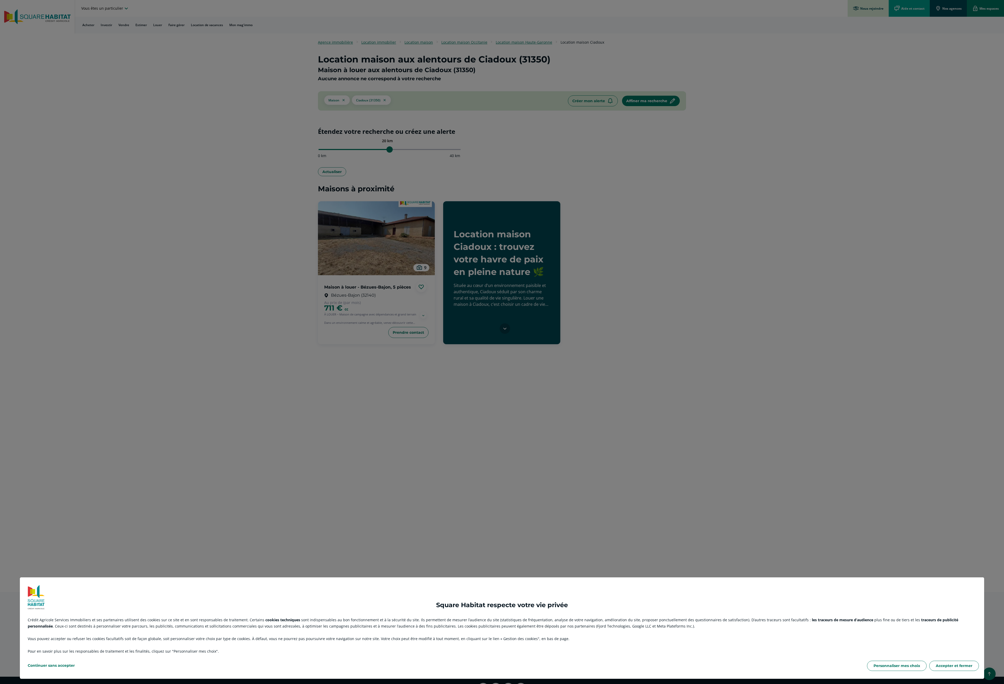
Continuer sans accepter (51, 665)
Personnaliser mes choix (897, 665)
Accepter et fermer (954, 665)
